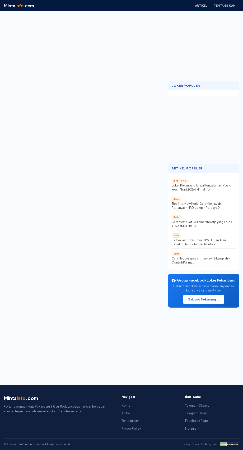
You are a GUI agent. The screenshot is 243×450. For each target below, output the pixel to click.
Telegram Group (196, 413)
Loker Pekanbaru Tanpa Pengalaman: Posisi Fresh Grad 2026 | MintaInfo (202, 187)
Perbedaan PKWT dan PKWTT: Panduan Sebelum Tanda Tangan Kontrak (199, 242)
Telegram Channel (197, 405)
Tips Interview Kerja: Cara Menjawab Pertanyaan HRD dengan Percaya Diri (197, 205)
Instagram (192, 428)
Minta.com (19, 5)
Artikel (201, 5)
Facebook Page (196, 421)
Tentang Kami (225, 5)
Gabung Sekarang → (204, 299)
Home (126, 405)
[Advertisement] (203, 46)
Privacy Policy (131, 428)
